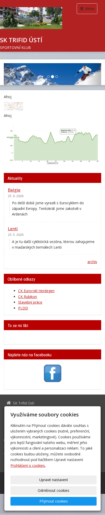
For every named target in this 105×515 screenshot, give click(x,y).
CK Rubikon (27, 296)
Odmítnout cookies (53, 490)
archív (92, 261)
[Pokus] (13, 105)
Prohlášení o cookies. (28, 465)
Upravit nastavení (53, 479)
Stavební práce (30, 302)
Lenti (13, 229)
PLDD (23, 308)
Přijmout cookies (54, 501)
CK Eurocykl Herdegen (36, 290)
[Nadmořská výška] (52, 143)
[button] (11, 74)
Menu (89, 8)
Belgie (14, 190)
